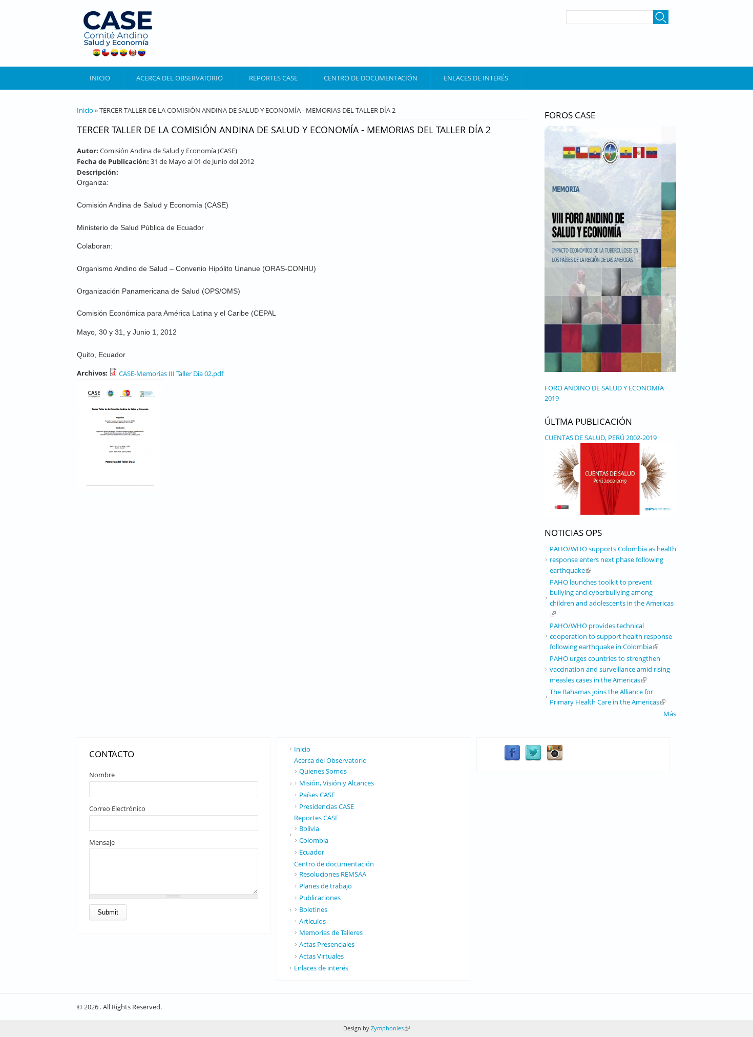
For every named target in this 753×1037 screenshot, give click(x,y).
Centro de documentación (370, 77)
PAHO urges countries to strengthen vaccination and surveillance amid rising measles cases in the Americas (610, 669)
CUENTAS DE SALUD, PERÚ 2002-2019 (601, 437)
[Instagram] (555, 758)
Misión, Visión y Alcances (336, 782)
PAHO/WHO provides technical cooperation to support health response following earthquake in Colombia (611, 636)
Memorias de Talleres (331, 932)
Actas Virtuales (321, 956)
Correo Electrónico (117, 808)
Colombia (313, 840)
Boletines (313, 909)
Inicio (100, 77)
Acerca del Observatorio (179, 77)
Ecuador (311, 852)
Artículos (312, 921)
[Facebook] (512, 758)
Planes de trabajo (325, 885)
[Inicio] (117, 33)
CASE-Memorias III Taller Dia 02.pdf (171, 373)
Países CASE (317, 794)
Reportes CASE (273, 77)
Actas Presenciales (326, 944)
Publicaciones (320, 897)
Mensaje (102, 842)
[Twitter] (533, 758)
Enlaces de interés (476, 77)
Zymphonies (389, 1028)
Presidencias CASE (326, 806)
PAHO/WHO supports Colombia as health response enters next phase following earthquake (613, 559)
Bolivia (309, 828)
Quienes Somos (323, 771)
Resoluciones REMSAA (332, 874)
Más (669, 713)
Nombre (102, 774)
